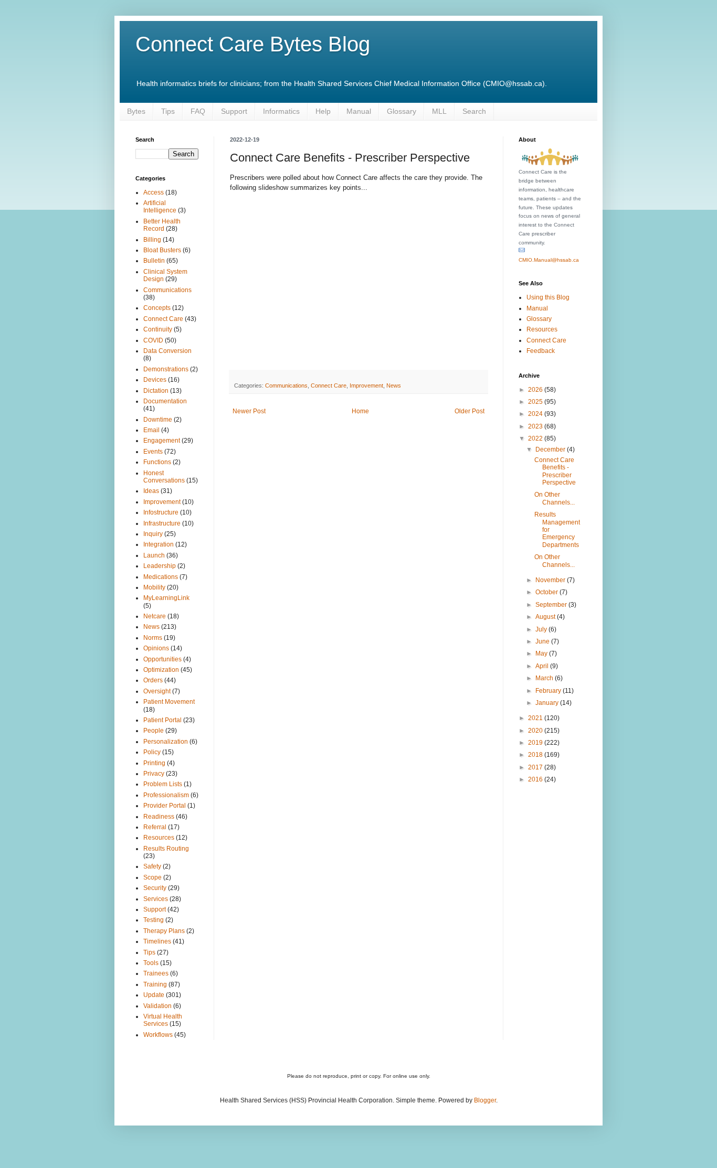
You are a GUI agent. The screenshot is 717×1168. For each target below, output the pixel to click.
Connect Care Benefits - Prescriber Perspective (555, 471)
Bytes (136, 111)
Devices (154, 379)
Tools (151, 963)
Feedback (540, 351)
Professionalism (166, 795)
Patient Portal (162, 720)
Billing (152, 239)
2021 (536, 718)
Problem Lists (162, 784)
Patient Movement (169, 701)
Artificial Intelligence (159, 206)
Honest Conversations (164, 476)
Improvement (366, 385)
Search (474, 111)
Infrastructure (162, 523)
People (153, 730)
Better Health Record (162, 225)
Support (234, 111)
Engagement (161, 440)
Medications (160, 577)
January (547, 702)
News (393, 385)
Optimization (161, 669)
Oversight (157, 691)
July (542, 629)
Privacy (153, 773)
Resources (158, 837)
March (545, 678)
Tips (168, 111)
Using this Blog (548, 297)
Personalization (165, 741)
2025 (536, 401)
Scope (152, 877)
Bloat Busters (162, 250)
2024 (536, 413)
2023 (536, 426)
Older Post (469, 411)
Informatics (281, 111)
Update (153, 995)
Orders (153, 680)
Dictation (155, 390)
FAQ (198, 111)
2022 (536, 438)
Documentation (165, 401)
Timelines (157, 941)
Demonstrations (165, 369)
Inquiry (153, 534)
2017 (536, 767)
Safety (152, 866)
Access (153, 192)
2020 (536, 730)
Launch (154, 555)
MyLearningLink (166, 598)
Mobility (154, 587)
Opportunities (162, 659)
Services (155, 899)
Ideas (151, 491)
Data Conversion (167, 351)
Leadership (159, 566)
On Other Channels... (554, 498)
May (542, 653)
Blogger (485, 1100)
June (543, 641)
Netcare (154, 616)
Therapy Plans (164, 931)
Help (323, 111)
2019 (536, 742)
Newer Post (249, 411)
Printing (154, 763)
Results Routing (166, 848)
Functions (157, 462)
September (551, 604)
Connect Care (328, 385)
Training (155, 984)
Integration (158, 544)
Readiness (158, 816)
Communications (286, 385)
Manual (358, 111)
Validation (157, 1006)
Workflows (158, 1034)
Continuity (157, 329)
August (546, 616)
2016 (536, 779)
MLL (439, 111)
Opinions (156, 648)
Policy (152, 752)
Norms (152, 637)
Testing (153, 920)
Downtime (157, 419)
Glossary (401, 111)
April (542, 666)
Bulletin (154, 260)
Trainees (155, 973)
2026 (536, 389)
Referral (154, 827)
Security (154, 888)
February (549, 690)
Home (360, 411)
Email (151, 430)
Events (153, 451)
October (547, 592)
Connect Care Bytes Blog (252, 44)
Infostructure (160, 512)
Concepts (157, 308)
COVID (153, 340)
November (551, 580)
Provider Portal (164, 805)
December (551, 449)
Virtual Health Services (162, 1020)
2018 (536, 754)
